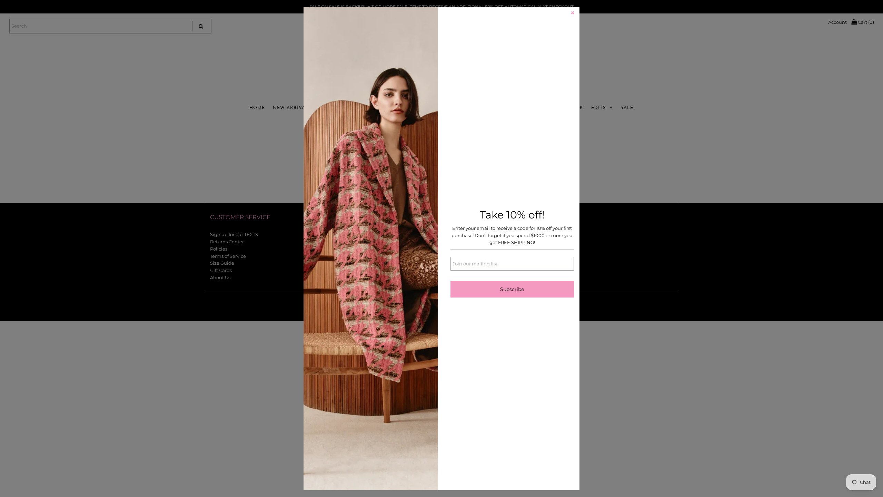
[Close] (572, 14)
